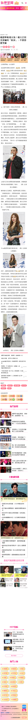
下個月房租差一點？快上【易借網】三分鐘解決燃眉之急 (12, 371)
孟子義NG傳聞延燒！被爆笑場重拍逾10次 (14, 509)
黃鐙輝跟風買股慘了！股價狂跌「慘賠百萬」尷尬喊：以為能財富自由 (23, 580)
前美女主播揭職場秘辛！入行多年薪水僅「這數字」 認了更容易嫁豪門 (4, 59)
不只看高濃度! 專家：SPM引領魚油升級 (18, 648)
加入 (19, 396)
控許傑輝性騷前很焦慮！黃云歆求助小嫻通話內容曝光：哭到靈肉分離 (17, 59)
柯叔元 (8, 70)
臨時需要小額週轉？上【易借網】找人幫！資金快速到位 (12, 376)
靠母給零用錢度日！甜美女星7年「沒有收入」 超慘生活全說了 (23, 585)
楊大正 (22, 73)
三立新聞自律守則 (6, 708)
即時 (17, 8)
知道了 (24, 717)
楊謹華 (18, 68)
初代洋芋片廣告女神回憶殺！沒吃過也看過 (13, 514)
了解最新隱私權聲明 (16, 717)
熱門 (22, 8)
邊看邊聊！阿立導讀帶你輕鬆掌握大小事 (18, 641)
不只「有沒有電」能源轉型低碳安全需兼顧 (18, 634)
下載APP (4, 396)
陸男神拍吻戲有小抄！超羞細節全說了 (12, 538)
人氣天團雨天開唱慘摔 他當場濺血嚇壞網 (13, 542)
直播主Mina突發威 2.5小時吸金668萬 (13, 504)
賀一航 (18, 271)
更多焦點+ (14, 655)
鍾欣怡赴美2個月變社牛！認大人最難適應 (14, 546)
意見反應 (4, 710)
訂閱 (11, 396)
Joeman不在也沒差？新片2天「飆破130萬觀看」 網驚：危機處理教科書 (10, 585)
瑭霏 (14, 276)
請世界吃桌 (11, 8)
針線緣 (3, 8)
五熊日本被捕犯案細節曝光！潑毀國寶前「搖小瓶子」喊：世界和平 (21, 575)
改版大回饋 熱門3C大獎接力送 (9, 358)
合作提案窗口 (15, 708)
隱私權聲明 (13, 706)
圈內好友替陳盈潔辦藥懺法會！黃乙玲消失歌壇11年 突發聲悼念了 (7, 575)
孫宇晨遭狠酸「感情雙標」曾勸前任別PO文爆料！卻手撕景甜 (24, 59)
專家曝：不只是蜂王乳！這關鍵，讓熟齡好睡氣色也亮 (10, 367)
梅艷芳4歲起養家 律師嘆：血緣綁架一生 (12, 355)
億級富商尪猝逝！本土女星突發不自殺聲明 (13, 551)
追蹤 (3, 399)
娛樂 (7, 34)
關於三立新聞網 (6, 706)
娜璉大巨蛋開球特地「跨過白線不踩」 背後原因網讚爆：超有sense (10, 580)
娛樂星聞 (2, 34)
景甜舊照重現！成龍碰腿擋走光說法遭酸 (13, 555)
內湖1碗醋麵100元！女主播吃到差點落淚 (13, 518)
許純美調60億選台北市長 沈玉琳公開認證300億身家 (10, 59)
